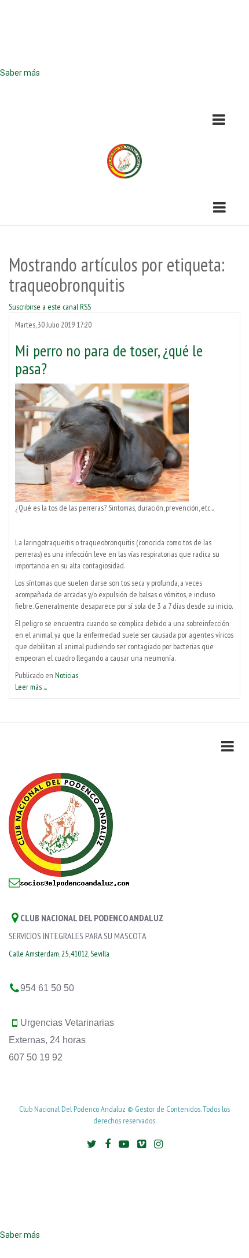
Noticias (66, 675)
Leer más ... (31, 687)
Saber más (20, 72)
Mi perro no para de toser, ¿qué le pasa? (109, 359)
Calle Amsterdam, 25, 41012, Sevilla (59, 953)
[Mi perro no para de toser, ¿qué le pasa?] (102, 442)
